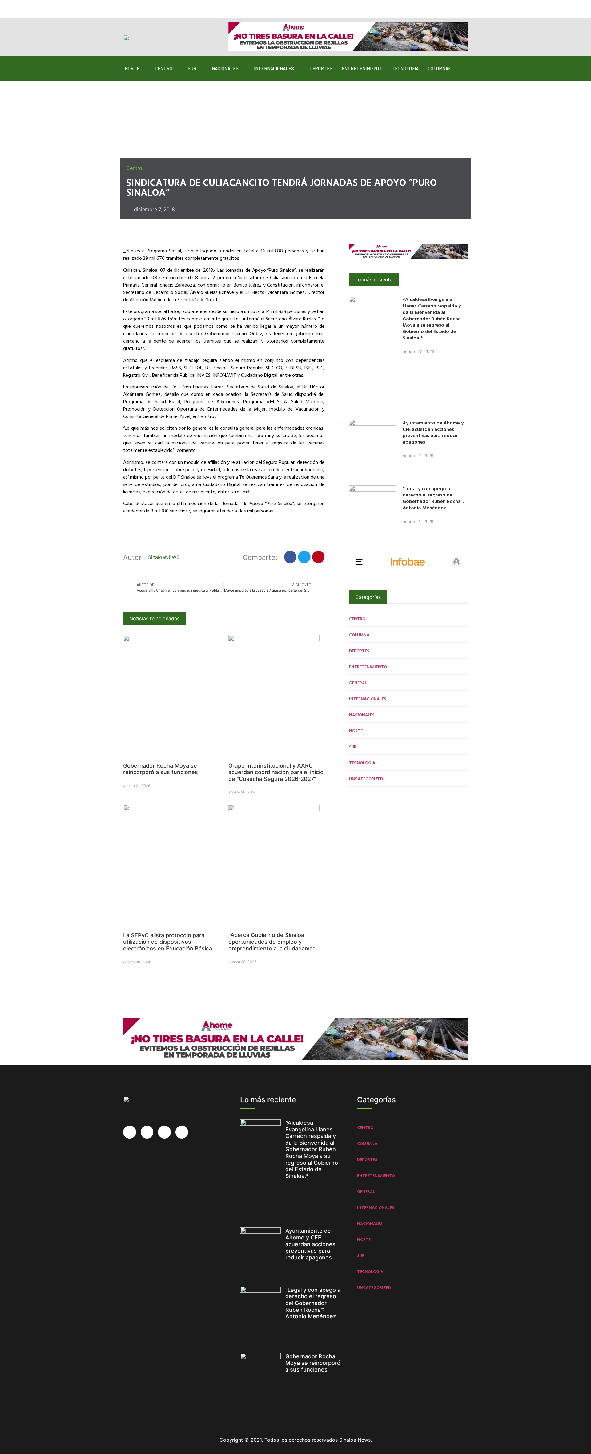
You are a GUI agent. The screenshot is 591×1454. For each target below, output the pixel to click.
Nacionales (225, 68)
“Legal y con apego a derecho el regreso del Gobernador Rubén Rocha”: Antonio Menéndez (433, 498)
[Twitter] (139, 6)
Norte (132, 68)
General (358, 682)
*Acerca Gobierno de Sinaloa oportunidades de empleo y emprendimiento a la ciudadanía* (271, 941)
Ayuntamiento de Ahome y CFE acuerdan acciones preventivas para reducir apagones (433, 432)
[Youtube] (163, 6)
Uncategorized (366, 778)
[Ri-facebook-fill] (127, 6)
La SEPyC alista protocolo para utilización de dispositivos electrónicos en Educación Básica (167, 942)
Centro (163, 68)
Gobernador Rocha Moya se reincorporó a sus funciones (160, 769)
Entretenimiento (362, 68)
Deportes (320, 68)
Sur (192, 68)
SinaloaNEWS (163, 557)
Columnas (439, 68)
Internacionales (274, 68)
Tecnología (405, 68)
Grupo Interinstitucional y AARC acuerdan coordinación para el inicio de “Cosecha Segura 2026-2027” (276, 772)
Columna (359, 634)
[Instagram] (151, 6)
